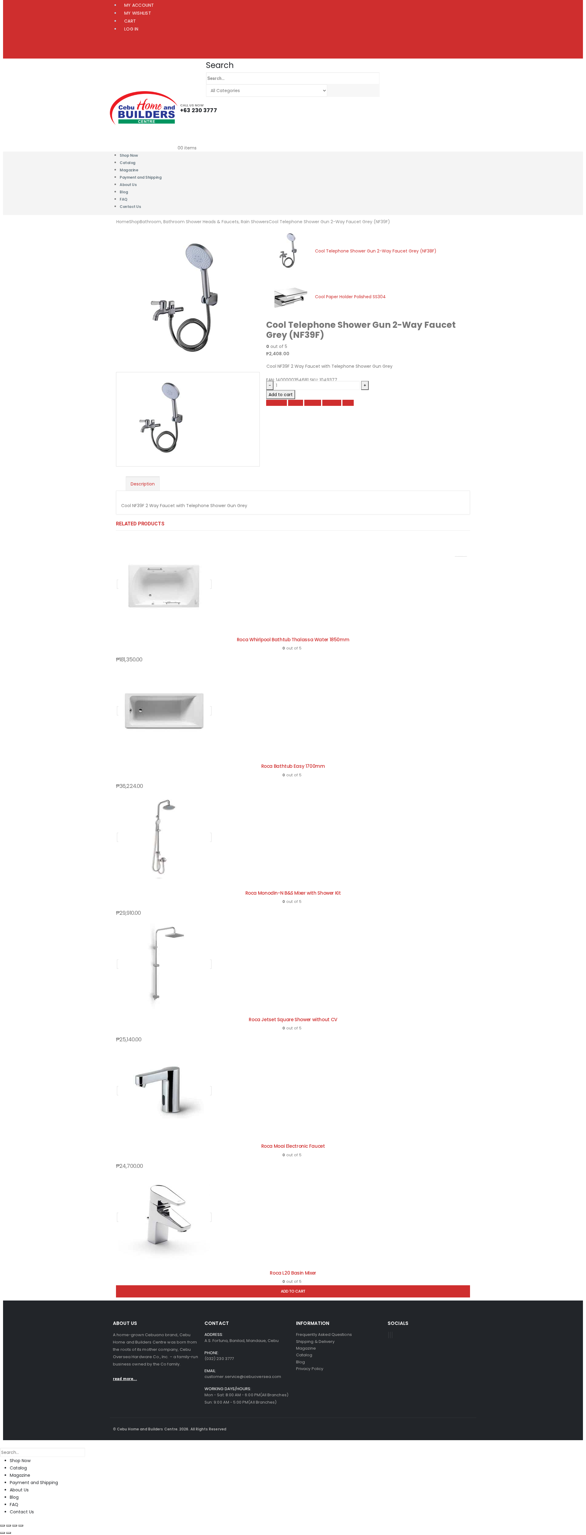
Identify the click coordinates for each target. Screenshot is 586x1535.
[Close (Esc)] (20, 1525)
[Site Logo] (144, 108)
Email (348, 403)
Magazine (20, 1475)
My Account (139, 5)
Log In (131, 29)
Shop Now (20, 1461)
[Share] (14, 1525)
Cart (130, 21)
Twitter (295, 403)
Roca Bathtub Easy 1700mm (293, 766)
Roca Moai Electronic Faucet (293, 1146)
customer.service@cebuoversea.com (242, 1376)
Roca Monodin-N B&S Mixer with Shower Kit (293, 893)
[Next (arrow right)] (8, 1533)
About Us (128, 184)
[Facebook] (388, 1335)
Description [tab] (143, 484)
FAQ (14, 1504)
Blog (14, 1497)
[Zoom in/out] (2, 1525)
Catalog (18, 1468)
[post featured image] (164, 584)
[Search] (333, 91)
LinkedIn (312, 403)
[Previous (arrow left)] (2, 1533)
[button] (220, 65)
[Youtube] (390, 1335)
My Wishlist (137, 13)
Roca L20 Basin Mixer (293, 1273)
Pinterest (331, 403)
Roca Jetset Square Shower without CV (293, 1019)
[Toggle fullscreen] (8, 1525)
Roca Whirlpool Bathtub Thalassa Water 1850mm (293, 639)
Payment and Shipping (140, 177)
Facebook (276, 403)
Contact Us (130, 206)
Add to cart (281, 395)
